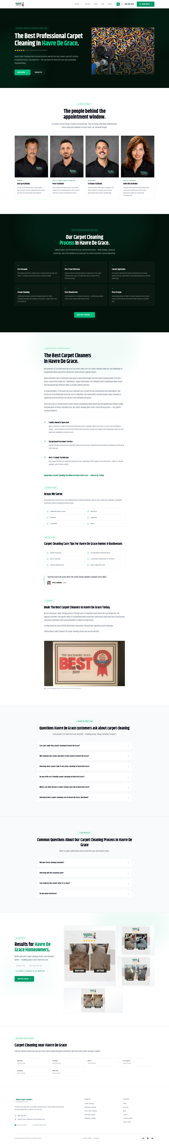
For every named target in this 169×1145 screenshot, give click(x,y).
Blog (103, 4)
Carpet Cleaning (89, 1103)
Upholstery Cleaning (90, 1107)
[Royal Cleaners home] (20, 4)
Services (77, 4)
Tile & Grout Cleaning (90, 1111)
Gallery (96, 4)
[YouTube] (152, 1138)
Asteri (89, 1138)
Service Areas (127, 1122)
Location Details (127, 1118)
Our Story (87, 4)
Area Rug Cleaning (89, 1114)
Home (125, 1103)
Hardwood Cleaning (90, 1118)
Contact (110, 4)
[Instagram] (148, 1138)
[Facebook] (143, 1138)
